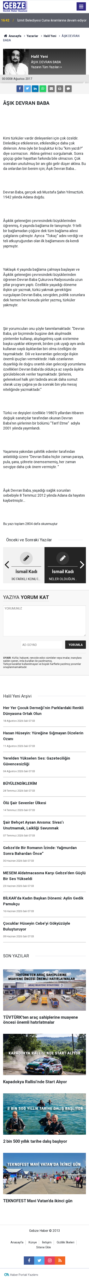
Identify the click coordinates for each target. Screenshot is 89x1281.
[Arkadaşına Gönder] (51, 88)
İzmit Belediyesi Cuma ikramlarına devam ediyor (52, 20)
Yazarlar (32, 36)
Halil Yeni (50, 36)
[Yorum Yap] (68, 88)
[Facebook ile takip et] (29, 1260)
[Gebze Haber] (15, 6)
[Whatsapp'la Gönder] (43, 88)
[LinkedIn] (35, 88)
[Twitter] (27, 88)
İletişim (47, 1242)
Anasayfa (14, 36)
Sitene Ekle (43, 1247)
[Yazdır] (60, 88)
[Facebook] (20, 88)
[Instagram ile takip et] (49, 1260)
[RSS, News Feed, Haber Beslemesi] (60, 1260)
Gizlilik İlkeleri (65, 1242)
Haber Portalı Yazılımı (24, 1274)
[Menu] (81, 7)
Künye (33, 1242)
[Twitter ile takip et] (39, 1260)
